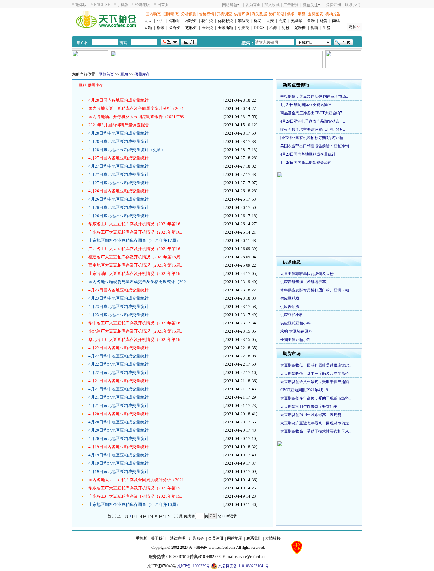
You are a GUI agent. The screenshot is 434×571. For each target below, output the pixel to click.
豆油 (160, 20)
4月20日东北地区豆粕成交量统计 (118, 438)
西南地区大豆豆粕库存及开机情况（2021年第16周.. (135, 265)
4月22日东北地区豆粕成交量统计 (118, 372)
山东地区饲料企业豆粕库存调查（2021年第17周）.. (135, 240)
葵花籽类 (225, 20)
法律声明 (177, 538)
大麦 (270, 20)
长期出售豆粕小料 (295, 339)
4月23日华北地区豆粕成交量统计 (118, 306)
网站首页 (106, 74)
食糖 (314, 27)
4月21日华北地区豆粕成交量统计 (118, 397)
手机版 (122, 5)
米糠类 (243, 20)
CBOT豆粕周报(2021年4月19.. (305, 390)
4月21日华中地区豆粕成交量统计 (118, 389)
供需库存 (241, 14)
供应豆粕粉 (289, 298)
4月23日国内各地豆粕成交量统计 (118, 290)
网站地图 (234, 538)
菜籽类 (174, 27)
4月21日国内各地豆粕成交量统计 (118, 380)
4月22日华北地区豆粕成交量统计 (118, 364)
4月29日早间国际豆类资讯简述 (306, 105)
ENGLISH (102, 5)
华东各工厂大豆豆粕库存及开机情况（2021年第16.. (135, 224)
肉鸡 (336, 20)
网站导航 (229, 5)
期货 (301, 14)
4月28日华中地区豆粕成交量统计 (118, 133)
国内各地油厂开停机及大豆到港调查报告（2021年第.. (137, 116)
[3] (140, 516)
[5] (150, 516)
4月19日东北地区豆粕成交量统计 (118, 471)
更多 (352, 26)
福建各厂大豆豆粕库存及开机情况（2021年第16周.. (135, 257)
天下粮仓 (196, 547)
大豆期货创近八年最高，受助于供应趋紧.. (315, 382)
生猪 (326, 27)
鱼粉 (311, 20)
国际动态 (171, 14)
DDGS (259, 27)
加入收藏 (272, 5)
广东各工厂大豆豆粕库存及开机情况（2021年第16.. (135, 232)
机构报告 (333, 14)
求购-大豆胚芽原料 (296, 331)
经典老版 (142, 5)
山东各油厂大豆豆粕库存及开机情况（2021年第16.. (135, 273)
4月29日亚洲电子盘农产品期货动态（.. (312, 121)
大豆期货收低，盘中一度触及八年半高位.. (315, 373)
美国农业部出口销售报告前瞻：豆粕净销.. (315, 146)
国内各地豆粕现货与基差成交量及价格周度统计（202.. (138, 281)
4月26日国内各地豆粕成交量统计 (118, 191)
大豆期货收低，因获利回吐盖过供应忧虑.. (315, 365)
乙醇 (273, 27)
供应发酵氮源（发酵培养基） (305, 282)
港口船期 (276, 14)
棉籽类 (191, 20)
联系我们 (352, 5)
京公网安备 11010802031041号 (243, 566)
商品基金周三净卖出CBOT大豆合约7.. (312, 113)
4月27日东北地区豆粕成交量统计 (118, 182)
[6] (156, 516)
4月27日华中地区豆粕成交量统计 (118, 166)
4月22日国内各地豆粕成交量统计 (118, 347)
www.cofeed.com (222, 547)
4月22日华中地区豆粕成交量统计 (118, 356)
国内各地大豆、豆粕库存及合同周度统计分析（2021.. (137, 108)
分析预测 (188, 14)
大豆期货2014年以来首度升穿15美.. (309, 406)
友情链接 (273, 538)
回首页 (163, 5)
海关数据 (259, 14)
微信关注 (310, 5)
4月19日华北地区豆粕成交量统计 (118, 463)
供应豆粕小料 (291, 315)
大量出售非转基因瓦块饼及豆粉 (307, 273)
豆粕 (148, 27)
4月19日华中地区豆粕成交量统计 (118, 455)
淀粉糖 (300, 27)
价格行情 (206, 14)
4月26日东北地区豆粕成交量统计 (118, 215)
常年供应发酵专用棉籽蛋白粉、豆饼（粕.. (315, 290)
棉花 (257, 20)
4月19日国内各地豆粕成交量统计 (118, 446)
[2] (134, 516)
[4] (145, 516)
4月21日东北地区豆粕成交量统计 (118, 405)
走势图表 (315, 14)
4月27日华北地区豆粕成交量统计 (118, 174)
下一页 (172, 516)
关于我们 (158, 538)
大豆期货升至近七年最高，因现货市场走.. (315, 423)
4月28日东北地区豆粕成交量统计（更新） (126, 149)
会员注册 (215, 538)
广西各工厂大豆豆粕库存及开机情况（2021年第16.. (135, 248)
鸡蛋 (323, 20)
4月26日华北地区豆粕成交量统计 (118, 207)
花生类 (207, 20)
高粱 (282, 20)
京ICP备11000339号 (193, 566)
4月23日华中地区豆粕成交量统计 (118, 298)
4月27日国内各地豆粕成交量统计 (118, 158)
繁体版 (81, 5)
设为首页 (253, 5)
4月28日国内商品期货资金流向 (306, 162)
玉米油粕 (225, 27)
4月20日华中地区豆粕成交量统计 (118, 422)
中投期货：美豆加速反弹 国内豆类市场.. (314, 96)
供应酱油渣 (289, 306)
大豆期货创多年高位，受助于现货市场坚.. (315, 398)
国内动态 (153, 14)
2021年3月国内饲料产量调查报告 (118, 125)
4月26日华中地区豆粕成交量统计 (118, 199)
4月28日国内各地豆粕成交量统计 (118, 100)
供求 (291, 14)
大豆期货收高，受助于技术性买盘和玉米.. (315, 431)
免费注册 (333, 5)
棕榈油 (174, 20)
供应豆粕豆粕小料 (295, 323)
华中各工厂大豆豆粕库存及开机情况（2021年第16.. (135, 323)
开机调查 (224, 14)
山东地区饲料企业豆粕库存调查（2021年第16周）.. (135, 504)
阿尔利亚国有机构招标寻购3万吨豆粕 (311, 138)
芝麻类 (191, 27)
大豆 (148, 20)
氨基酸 (296, 20)
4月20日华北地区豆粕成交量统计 (118, 430)
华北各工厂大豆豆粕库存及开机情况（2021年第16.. (135, 339)
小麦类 (243, 27)
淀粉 (285, 27)
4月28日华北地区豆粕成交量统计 (118, 141)
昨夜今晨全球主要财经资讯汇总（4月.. (312, 129)
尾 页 (183, 516)
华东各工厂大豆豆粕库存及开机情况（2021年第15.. (135, 488)
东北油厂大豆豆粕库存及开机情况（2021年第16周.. (135, 331)
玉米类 (207, 27)
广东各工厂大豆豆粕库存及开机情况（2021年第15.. (135, 496)
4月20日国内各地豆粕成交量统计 (118, 413)
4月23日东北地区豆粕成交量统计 (118, 314)
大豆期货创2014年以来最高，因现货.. (311, 415)
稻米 (160, 27)
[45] (162, 516)
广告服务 (291, 5)
